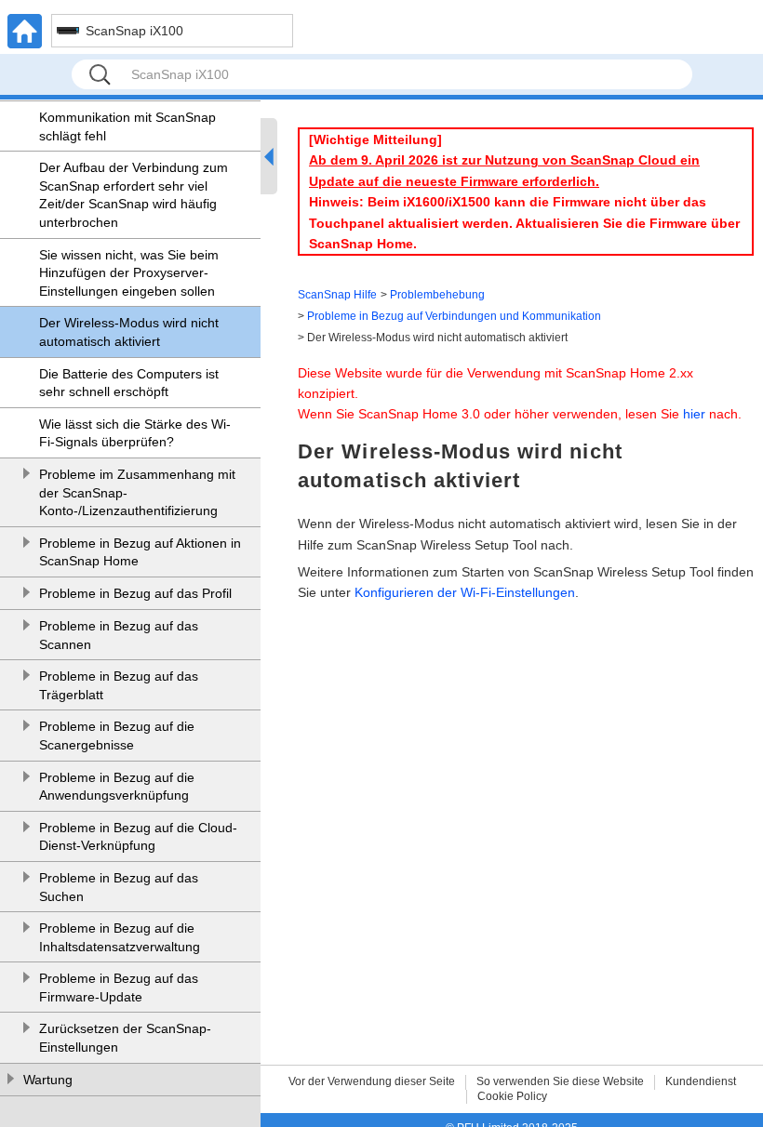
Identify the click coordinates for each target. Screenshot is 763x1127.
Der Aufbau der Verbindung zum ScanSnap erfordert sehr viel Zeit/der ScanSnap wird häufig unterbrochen (133, 195)
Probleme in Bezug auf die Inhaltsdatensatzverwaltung (119, 937)
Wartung (48, 1079)
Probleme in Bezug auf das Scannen (118, 635)
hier (694, 413)
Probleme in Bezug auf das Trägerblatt (118, 685)
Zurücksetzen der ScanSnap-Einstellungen (125, 1037)
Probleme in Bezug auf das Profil (135, 593)
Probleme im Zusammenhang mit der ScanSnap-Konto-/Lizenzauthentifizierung (137, 492)
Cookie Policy (512, 1096)
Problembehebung (437, 294)
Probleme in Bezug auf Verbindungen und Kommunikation (454, 316)
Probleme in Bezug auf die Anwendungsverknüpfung (116, 786)
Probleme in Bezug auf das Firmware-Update (118, 987)
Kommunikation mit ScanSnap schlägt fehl (127, 126)
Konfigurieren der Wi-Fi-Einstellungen (465, 592)
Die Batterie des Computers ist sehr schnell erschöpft (129, 383)
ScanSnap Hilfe (337, 294)
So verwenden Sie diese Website (560, 1081)
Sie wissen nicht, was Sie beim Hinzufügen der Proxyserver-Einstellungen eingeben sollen (129, 272)
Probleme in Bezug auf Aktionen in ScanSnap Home (140, 552)
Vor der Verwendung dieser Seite (371, 1081)
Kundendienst (700, 1081)
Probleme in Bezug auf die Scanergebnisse (116, 735)
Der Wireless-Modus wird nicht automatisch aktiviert (129, 332)
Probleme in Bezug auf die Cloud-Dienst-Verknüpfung (138, 837)
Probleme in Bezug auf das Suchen (118, 887)
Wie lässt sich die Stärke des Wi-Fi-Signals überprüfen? (135, 433)
